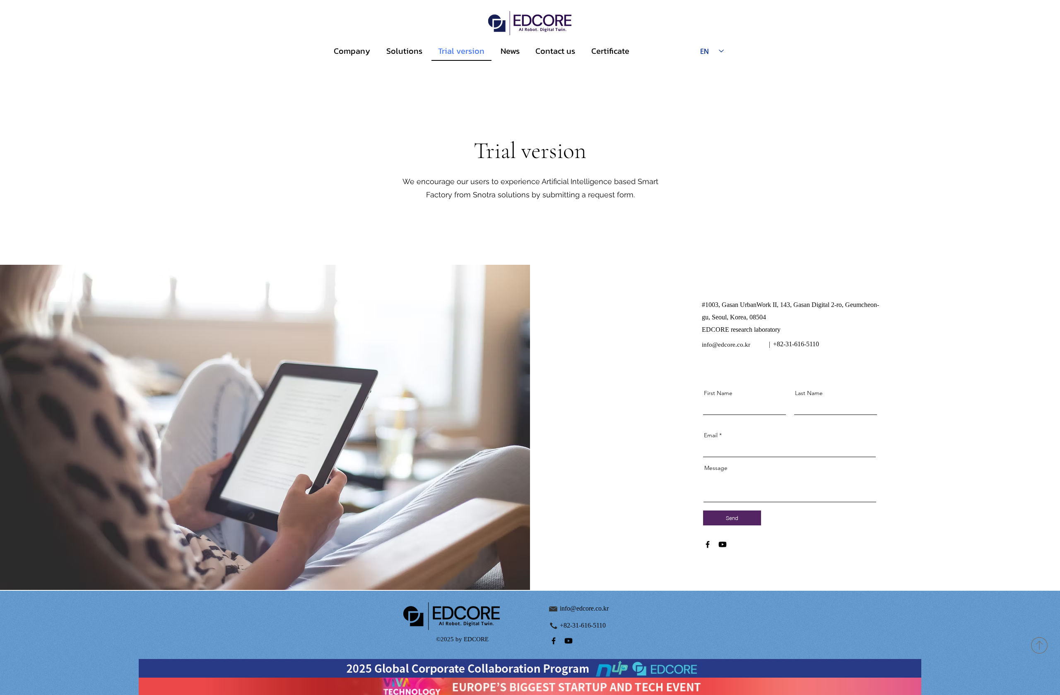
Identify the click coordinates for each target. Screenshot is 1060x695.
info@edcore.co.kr (726, 344)
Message (716, 468)
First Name (718, 393)
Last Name (809, 393)
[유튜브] (722, 544)
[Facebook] (707, 544)
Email (711, 435)
